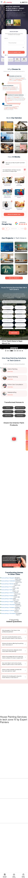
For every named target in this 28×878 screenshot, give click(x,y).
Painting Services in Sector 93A (8, 312)
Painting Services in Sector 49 (20, 321)
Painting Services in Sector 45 (8, 316)
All (6, 228)
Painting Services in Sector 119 (8, 321)
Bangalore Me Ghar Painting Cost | (10, 828)
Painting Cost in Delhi (16, 860)
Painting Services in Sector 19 (20, 312)
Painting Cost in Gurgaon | (13, 855)
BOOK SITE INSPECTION (14, 214)
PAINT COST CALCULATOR (11, 565)
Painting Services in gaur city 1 (20, 325)
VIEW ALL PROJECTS (14, 278)
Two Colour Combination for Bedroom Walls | (12, 864)
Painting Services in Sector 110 (20, 316)
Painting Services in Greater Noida (20, 307)
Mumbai (22, 228)
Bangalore (14, 228)
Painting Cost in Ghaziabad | (14, 858)
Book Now (10, 371)
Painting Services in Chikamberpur (8, 307)
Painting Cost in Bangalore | (9, 853)
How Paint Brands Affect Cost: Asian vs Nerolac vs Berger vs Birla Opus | (14, 836)
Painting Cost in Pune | (12, 856)
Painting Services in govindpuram (8, 325)
